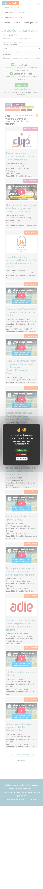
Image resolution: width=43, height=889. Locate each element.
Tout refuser (21, 454)
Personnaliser (21, 459)
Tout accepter (21, 450)
